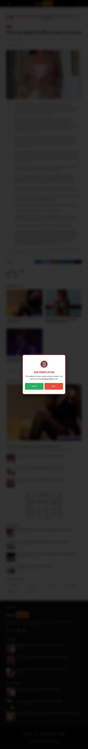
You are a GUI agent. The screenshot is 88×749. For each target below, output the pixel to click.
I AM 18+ (34, 386)
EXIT (53, 386)
